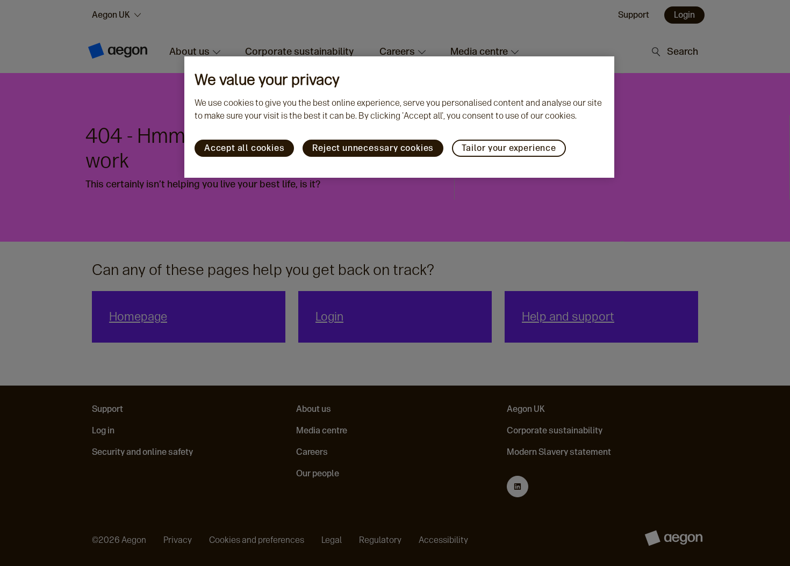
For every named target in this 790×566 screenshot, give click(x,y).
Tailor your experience (509, 148)
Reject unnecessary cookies (373, 148)
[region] (399, 117)
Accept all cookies (244, 148)
